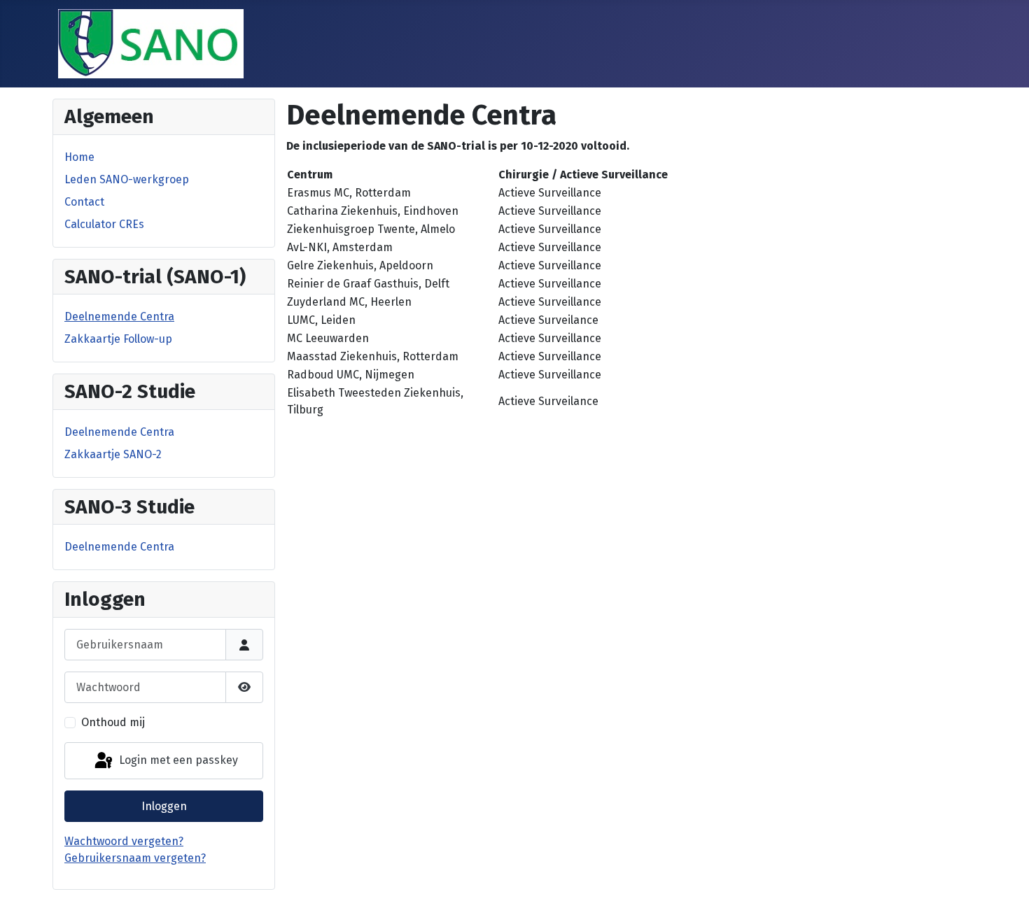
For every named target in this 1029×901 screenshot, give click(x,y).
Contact (84, 201)
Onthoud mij (113, 722)
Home (79, 157)
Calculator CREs (104, 224)
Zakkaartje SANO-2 (113, 454)
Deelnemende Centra (119, 316)
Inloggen (164, 806)
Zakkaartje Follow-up (118, 339)
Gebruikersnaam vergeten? (135, 858)
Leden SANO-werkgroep (126, 179)
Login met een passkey (177, 760)
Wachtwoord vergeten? (123, 841)
